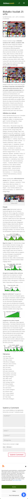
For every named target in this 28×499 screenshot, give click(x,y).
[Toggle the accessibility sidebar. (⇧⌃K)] (23, 494)
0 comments (6, 18)
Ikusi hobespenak (14, 495)
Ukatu (14, 491)
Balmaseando (7, 17)
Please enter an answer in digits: (11, 444)
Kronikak (22, 17)
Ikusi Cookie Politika (17, 480)
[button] (25, 466)
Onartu (14, 487)
